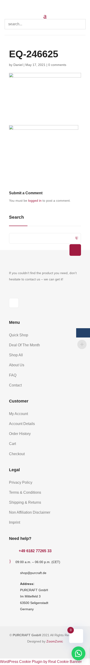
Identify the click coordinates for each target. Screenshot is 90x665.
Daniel (18, 65)
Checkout (17, 454)
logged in (35, 200)
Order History (20, 434)
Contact (15, 385)
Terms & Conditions (25, 492)
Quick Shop (18, 335)
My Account (18, 414)
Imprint (14, 522)
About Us (16, 365)
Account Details (22, 424)
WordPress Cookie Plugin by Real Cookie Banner (41, 662)
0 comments (57, 65)
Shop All (16, 355)
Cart (12, 444)
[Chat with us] (78, 653)
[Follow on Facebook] (14, 303)
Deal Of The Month (24, 345)
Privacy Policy (20, 482)
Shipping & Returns (25, 502)
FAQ (12, 375)
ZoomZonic (54, 641)
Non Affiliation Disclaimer (29, 512)
